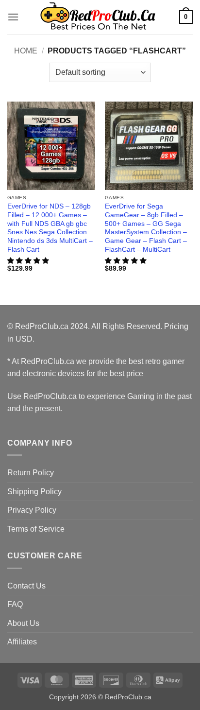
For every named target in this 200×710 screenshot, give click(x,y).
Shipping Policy (34, 491)
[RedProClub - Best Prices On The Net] (99, 17)
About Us (23, 623)
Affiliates (22, 642)
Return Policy (30, 472)
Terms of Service (36, 529)
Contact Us (26, 586)
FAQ (15, 604)
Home (25, 51)
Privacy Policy (31, 510)
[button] (13, 17)
